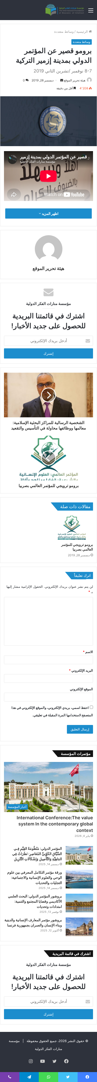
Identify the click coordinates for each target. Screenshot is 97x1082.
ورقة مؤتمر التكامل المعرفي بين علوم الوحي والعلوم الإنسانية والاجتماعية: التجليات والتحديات (34, 877)
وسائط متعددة (64, 31)
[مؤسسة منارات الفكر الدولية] (65, 10)
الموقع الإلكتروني (81, 689)
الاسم (88, 652)
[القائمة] (90, 12)
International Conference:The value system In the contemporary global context (55, 824)
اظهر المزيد (49, 213)
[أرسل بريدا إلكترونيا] (61, 80)
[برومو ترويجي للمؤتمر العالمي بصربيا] (71, 527)
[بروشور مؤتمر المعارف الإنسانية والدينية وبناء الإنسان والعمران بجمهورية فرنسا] (79, 927)
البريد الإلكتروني (81, 670)
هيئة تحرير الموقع (74, 80)
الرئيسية (82, 31)
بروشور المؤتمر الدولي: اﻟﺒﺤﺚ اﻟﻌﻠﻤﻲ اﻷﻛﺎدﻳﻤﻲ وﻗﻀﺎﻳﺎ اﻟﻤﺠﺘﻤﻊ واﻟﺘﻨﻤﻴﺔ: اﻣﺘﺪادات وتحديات (35, 901)
